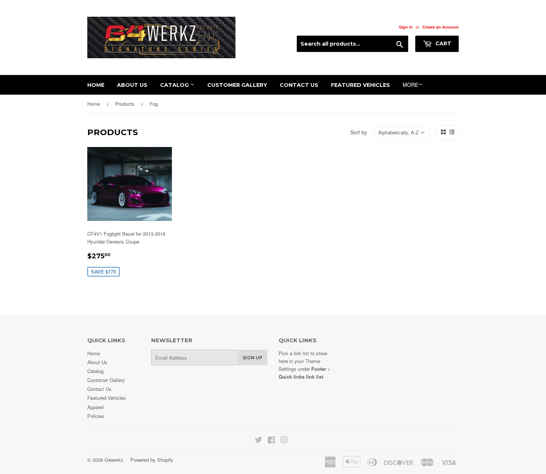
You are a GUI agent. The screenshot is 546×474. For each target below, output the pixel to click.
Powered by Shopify (151, 459)
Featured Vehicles (360, 85)
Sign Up (253, 357)
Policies (95, 415)
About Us (132, 85)
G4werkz (113, 459)
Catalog (175, 85)
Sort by (358, 132)
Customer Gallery (237, 85)
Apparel (95, 407)
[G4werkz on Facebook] (271, 440)
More (410, 84)
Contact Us (299, 85)
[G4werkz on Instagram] (284, 440)
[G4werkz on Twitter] (258, 440)
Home (95, 85)
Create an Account (440, 27)
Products (124, 103)
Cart (442, 43)
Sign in (406, 27)
